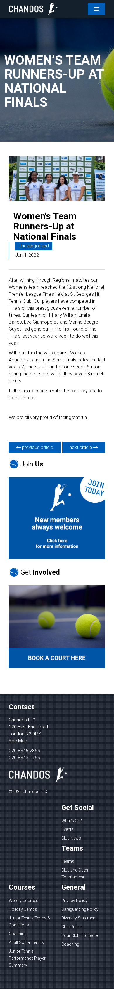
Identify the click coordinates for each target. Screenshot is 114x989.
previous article (37, 447)
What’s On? (71, 820)
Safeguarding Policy (80, 909)
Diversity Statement (78, 918)
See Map (18, 741)
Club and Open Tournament (74, 873)
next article (81, 447)
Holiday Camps (23, 909)
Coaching (18, 933)
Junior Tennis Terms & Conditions (29, 921)
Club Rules (71, 926)
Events (67, 829)
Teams (67, 861)
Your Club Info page (79, 935)
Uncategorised (34, 246)
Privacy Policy (74, 900)
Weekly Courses (23, 900)
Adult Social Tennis (26, 942)
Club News (71, 838)
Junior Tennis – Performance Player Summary (27, 958)
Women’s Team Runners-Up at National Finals (45, 226)
